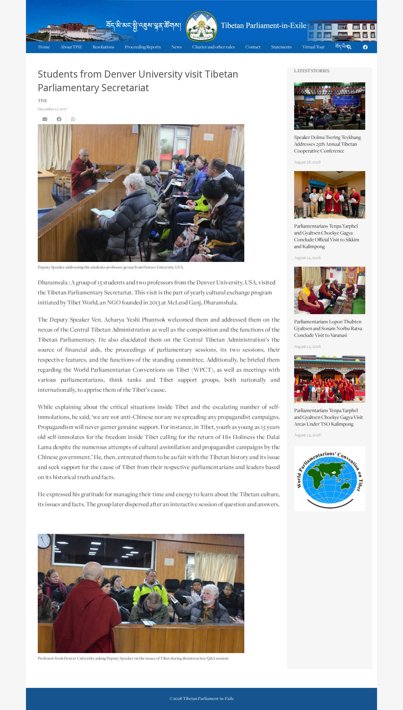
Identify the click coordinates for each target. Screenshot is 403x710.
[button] (349, 47)
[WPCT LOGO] (330, 478)
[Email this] (45, 119)
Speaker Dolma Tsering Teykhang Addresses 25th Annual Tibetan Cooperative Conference (327, 144)
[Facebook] (365, 47)
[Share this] (59, 119)
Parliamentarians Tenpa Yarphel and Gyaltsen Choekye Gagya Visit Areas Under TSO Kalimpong (328, 417)
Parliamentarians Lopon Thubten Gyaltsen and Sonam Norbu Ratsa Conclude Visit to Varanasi (328, 328)
